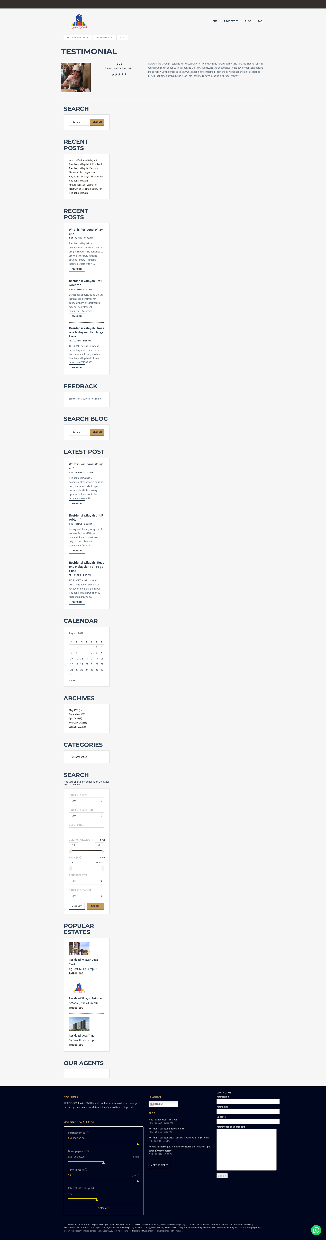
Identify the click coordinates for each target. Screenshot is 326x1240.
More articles (159, 1165)
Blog (248, 21)
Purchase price (76, 1132)
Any (74, 800)
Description (76, 824)
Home (214, 21)
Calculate (103, 1207)
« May (72, 680)
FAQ (260, 21)
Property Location (81, 809)
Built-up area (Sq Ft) (81, 839)
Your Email (222, 1106)
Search (95, 906)
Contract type (78, 875)
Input (102, 840)
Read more (77, 269)
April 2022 (74, 718)
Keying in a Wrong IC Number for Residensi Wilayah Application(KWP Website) (86, 180)
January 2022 (76, 726)
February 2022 (76, 722)
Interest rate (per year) (81, 1188)
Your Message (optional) (230, 1126)
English (159, 1103)
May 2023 (73, 710)
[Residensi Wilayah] (79, 22)
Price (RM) (75, 857)
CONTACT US (230, 1109)
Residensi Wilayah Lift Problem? (85, 164)
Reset (78, 906)
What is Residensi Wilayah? (83, 160)
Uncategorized (79, 756)
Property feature (80, 890)
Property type (78, 795)
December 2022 (77, 714)
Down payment (76, 1151)
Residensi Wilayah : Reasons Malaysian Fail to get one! (86, 332)
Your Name (222, 1096)
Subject (221, 1116)
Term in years (76, 1169)
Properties (231, 21)
